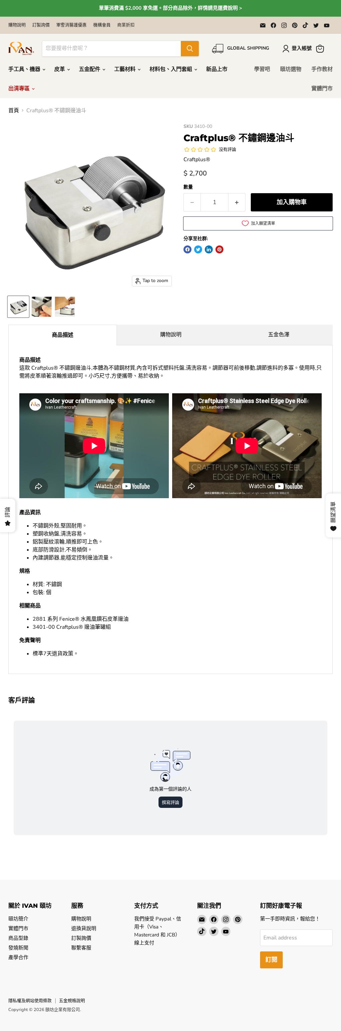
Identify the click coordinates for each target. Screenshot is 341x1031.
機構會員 (102, 25)
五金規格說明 (72, 1001)
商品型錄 (18, 938)
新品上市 (216, 69)
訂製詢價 (41, 25)
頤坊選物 (290, 69)
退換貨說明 (83, 928)
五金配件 (90, 69)
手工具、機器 (25, 69)
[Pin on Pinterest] (219, 249)
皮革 (60, 69)
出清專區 (19, 88)
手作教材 (322, 69)
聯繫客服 (81, 947)
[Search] (190, 48)
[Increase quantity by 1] (236, 202)
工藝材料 (125, 69)
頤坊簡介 (18, 918)
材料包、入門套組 (171, 69)
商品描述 (62, 335)
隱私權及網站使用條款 (30, 1001)
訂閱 (271, 960)
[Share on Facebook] (187, 249)
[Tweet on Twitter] (198, 249)
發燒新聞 (18, 947)
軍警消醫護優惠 (71, 25)
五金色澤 (278, 334)
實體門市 (322, 88)
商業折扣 (126, 25)
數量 (188, 187)
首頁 (13, 111)
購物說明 (17, 25)
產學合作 (18, 957)
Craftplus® (196, 159)
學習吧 (262, 69)
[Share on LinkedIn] (209, 249)
